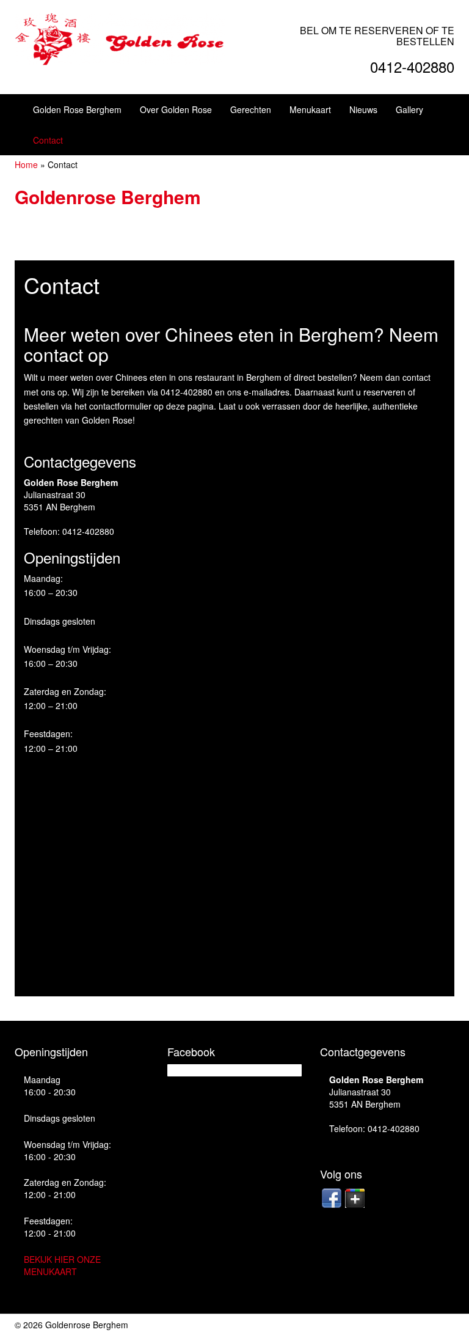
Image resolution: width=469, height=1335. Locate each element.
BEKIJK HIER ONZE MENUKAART (62, 1265)
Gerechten (250, 109)
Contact (48, 140)
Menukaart (310, 109)
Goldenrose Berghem (108, 196)
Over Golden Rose (176, 109)
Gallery (409, 109)
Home (26, 164)
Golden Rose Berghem (77, 109)
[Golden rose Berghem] (120, 38)
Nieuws (363, 109)
